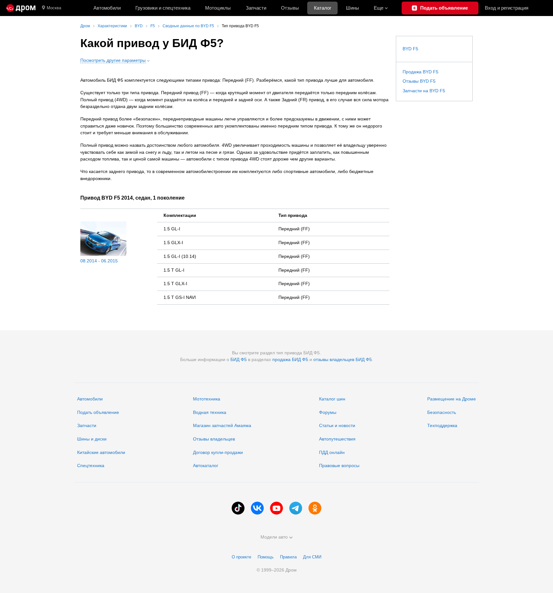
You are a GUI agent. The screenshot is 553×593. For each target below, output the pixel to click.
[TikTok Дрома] (238, 508)
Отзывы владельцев (214, 438)
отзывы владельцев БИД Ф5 (342, 359)
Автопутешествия (337, 438)
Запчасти (256, 8)
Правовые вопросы (339, 465)
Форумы (327, 412)
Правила (288, 557)
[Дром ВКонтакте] (257, 508)
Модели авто (274, 536)
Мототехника (206, 398)
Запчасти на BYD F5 (424, 90)
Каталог (322, 8)
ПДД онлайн (332, 452)
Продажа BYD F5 (420, 71)
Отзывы (290, 8)
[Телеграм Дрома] (295, 508)
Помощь (266, 557)
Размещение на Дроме (451, 398)
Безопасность (441, 412)
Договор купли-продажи (218, 452)
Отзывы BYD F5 (419, 81)
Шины (352, 8)
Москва (54, 7)
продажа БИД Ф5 (290, 359)
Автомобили (107, 8)
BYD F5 (410, 48)
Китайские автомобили (101, 452)
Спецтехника (90, 465)
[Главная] (21, 8)
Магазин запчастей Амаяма (222, 425)
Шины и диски (92, 438)
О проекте (241, 557)
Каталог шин (332, 398)
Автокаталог (205, 465)
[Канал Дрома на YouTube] (276, 508)
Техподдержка (442, 425)
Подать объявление (98, 412)
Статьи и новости (337, 425)
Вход (506, 8)
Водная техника (209, 412)
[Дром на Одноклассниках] (315, 508)
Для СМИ (312, 557)
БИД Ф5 (238, 359)
